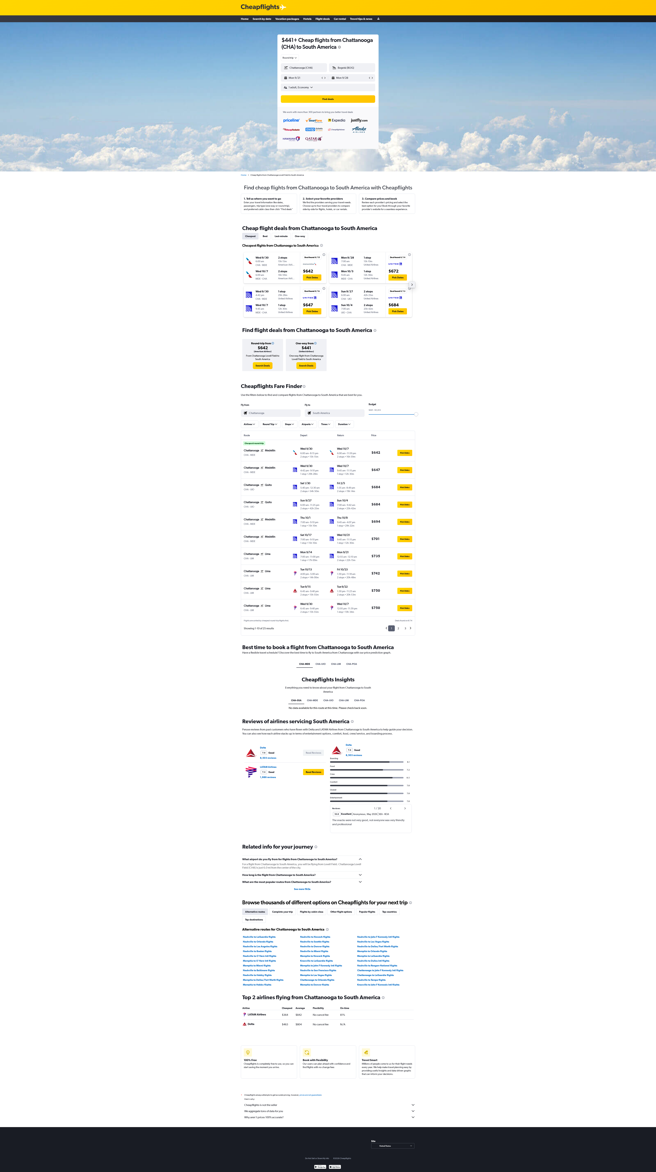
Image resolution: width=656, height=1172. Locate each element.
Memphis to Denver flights (314, 984)
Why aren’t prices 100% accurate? (264, 1117)
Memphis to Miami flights (257, 965)
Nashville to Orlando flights (258, 941)
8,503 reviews (268, 758)
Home (245, 18)
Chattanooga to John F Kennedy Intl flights (380, 970)
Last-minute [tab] (281, 236)
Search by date (262, 18)
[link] (262, 365)
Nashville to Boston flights (257, 951)
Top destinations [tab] (254, 919)
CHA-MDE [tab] (304, 664)
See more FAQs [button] (302, 889)
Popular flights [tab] (367, 911)
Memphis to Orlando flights (372, 951)
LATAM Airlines (268, 767)
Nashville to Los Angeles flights (260, 946)
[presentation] (339, 47)
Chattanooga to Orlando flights (317, 980)
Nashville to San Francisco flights (318, 970)
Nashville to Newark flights (315, 936)
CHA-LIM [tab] (336, 664)
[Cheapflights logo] (260, 7)
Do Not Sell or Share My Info (317, 1158)
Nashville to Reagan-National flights (377, 965)
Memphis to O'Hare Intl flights (259, 960)
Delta (263, 747)
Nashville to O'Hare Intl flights (259, 956)
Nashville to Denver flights (314, 946)
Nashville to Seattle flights (314, 941)
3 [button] (405, 628)
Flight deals (323, 18)
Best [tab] (265, 236)
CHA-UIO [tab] (321, 664)
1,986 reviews (268, 777)
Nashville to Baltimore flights (259, 970)
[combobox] (290, 57)
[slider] (416, 414)
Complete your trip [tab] (282, 911)
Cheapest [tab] (250, 236)
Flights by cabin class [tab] (311, 911)
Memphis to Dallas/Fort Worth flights (263, 980)
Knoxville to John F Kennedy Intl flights (378, 984)
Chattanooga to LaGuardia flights (375, 975)
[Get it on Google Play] (320, 1167)
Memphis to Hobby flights (257, 984)
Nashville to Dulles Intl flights (373, 960)
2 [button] (398, 628)
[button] (302, 77)
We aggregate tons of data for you (263, 1111)
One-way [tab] (300, 236)
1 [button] (391, 628)
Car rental (340, 18)
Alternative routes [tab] (255, 911)
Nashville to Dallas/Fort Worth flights (377, 946)
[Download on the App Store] (335, 1167)
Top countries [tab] (389, 911)
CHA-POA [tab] (351, 664)
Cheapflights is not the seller (260, 1105)
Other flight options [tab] (341, 911)
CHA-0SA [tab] (296, 700)
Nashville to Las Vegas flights (373, 941)
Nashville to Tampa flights (371, 980)
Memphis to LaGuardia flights (373, 956)
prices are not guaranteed (310, 1095)
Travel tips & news (361, 18)
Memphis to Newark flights (315, 956)
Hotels (307, 18)
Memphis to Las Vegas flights (316, 975)
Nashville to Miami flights (314, 951)
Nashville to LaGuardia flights (259, 936)
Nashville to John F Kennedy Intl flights (378, 936)
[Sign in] (378, 19)
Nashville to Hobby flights (257, 975)
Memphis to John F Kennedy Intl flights (321, 965)
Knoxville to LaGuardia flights (316, 960)
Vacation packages (287, 18)
